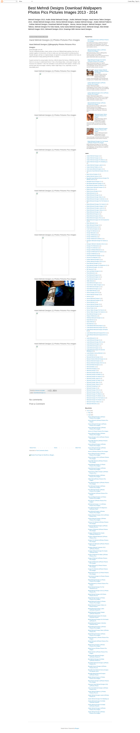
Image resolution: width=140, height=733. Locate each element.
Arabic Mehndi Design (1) (93, 156)
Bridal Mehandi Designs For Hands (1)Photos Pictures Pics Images (97, 60)
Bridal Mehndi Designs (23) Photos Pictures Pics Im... (97, 595)
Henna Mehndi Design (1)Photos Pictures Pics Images (96, 417)
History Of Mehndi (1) (92, 316)
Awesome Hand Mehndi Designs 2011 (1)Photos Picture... (98, 685)
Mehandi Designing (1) (93, 386)
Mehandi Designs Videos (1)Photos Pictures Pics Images (97, 50)
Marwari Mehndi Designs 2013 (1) (95, 363)
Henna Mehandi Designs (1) (94, 300)
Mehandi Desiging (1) (92, 368)
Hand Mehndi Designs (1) (39, 392)
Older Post (78, 447)
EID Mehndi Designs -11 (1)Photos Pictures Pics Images (97, 504)
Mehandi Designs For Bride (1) (95, 394)
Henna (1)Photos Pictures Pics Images (98, 451)
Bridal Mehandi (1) (91, 193)
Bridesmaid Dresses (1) (93, 227)
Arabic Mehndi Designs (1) (93, 158)
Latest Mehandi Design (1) (93, 340)
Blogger (77, 728)
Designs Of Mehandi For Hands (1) (96, 251)
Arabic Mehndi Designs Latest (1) (95, 165)
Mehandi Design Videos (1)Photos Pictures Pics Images (100, 116)
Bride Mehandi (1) (91, 223)
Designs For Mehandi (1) (93, 246)
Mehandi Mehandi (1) (92, 403)
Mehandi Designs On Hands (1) (95, 399)
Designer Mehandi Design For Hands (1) (97, 240)
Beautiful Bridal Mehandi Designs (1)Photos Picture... (96, 674)
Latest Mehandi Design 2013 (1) (95, 342)
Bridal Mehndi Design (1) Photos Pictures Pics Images (96, 598)
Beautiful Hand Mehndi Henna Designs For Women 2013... (98, 670)
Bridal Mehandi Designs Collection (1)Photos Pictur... (97, 623)
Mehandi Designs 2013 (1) (93, 390)
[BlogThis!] (50, 390)
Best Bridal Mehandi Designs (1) (95, 183)
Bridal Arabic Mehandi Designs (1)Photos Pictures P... (96, 656)
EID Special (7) (90, 269)
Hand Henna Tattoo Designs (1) (95, 285)
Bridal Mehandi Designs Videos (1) (96, 210)
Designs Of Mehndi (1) (92, 253)
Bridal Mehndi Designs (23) (94, 216)
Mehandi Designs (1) (92, 388)
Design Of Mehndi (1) (92, 236)
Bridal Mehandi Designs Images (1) (96, 206)
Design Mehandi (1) (92, 233)
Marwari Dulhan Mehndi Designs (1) (96, 359)
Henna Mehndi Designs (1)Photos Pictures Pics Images (97, 445)
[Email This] (49, 390)
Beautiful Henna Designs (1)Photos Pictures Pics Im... (97, 667)
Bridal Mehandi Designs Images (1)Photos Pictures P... (96, 613)
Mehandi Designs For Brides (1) (95, 396)
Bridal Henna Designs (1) (93, 191)
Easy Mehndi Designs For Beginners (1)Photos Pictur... (97, 508)
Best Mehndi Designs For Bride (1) (95, 185)
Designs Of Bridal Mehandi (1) (94, 250)
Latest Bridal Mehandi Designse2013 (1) (97, 334)
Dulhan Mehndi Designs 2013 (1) (95, 261)
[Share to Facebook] (54, 390)
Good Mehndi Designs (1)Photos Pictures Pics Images (96, 476)
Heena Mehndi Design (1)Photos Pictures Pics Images (96, 434)
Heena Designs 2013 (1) (93, 292)
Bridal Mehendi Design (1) (93, 212)
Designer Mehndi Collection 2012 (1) (96, 244)
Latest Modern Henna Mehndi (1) (95, 353)
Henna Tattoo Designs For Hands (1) (96, 312)
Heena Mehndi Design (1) (93, 294)
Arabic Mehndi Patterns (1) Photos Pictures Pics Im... (97, 692)
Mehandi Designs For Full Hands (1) (96, 398)
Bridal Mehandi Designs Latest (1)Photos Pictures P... (96, 609)
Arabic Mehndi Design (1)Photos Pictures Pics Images (96, 712)
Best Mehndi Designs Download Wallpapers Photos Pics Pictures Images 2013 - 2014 (65, 10)
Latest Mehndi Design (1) (93, 346)
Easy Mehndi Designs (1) (93, 263)
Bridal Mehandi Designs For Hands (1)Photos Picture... (97, 616)
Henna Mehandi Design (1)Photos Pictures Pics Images (97, 428)
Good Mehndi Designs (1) (93, 283)
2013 (88, 410)
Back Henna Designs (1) (93, 174)
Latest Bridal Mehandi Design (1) (95, 325)
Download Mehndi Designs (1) (94, 255)
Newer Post (33, 447)
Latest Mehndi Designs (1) (93, 348)
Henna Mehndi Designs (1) (94, 306)
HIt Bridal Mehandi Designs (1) (95, 318)
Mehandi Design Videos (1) (94, 384)
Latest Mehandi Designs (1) (94, 344)
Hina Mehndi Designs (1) (93, 314)
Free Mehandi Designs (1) (93, 277)
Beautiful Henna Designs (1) (94, 181)
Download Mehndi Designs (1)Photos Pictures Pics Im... (98, 526)
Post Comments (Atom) (42, 450)
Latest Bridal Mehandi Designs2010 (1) (97, 333)
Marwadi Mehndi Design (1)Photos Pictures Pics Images (97, 103)
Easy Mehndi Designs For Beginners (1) (97, 265)
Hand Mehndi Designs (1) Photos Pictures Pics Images (96, 465)
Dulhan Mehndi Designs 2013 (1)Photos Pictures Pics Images (98, 93)
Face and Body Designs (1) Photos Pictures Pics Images (97, 497)
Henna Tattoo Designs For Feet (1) (95, 310)
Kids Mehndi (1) (91, 323)
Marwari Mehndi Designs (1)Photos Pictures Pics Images (100, 130)
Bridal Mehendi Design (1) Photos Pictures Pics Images (97, 602)
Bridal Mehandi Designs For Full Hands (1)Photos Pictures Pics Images (98, 142)
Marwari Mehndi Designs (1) (94, 361)
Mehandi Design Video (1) (93, 382)
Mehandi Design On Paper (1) (94, 380)
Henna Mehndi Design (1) (93, 304)
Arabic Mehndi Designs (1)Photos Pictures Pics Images (97, 709)
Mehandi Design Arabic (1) (93, 372)
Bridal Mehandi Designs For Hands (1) (97, 204)
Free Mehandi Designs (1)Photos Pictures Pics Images (96, 486)
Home (55, 447)
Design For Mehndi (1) (92, 231)
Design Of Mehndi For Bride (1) (95, 238)
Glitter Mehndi (90, 281)
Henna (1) (89, 296)
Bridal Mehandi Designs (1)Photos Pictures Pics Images (97, 627)
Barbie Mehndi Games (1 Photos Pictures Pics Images (96, 678)
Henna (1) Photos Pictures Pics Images (98, 431)
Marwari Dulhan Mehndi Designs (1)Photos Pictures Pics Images (101, 71)
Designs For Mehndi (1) (93, 247)
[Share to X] (52, 390)
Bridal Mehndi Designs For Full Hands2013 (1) (96, 587)
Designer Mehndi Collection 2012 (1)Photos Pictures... (97, 548)
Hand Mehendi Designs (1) (94, 286)
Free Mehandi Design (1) (93, 275)
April (89, 415)
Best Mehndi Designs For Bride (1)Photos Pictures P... (96, 659)
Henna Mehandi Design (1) (94, 298)
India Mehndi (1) (91, 320)
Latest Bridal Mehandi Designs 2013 (96, 327)
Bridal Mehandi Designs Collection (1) (96, 199)
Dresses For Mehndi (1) (93, 257)
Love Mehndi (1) (91, 355)
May (89, 412)
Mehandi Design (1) (92, 370)
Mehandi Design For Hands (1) (95, 376)
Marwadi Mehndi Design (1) (94, 357)
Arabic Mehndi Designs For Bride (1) (96, 160)
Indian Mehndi (90, 321)
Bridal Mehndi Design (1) (93, 214)
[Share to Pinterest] (56, 390)
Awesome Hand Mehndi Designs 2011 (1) (97, 171)
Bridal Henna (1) (91, 189)
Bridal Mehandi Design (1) (93, 195)
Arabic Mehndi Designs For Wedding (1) (97, 161)
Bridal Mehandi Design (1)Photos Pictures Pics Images (96, 634)
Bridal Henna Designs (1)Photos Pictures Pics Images (96, 645)
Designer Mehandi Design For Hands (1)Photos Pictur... (97, 551)
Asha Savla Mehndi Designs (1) (95, 169)
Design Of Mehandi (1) (92, 235)
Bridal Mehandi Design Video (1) (95, 197)
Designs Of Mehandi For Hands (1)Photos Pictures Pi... (96, 533)
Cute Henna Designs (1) (93, 229)
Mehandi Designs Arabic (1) (94, 392)
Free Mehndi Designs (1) (93, 279)
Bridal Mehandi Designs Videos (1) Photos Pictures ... (97, 605)
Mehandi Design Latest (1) (93, 378)
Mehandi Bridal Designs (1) (94, 364)
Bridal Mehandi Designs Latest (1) (95, 208)
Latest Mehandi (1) (91, 338)
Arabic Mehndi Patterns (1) (93, 167)
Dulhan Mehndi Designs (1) (94, 259)
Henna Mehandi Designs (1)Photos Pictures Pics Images (97, 424)
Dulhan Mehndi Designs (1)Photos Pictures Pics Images (97, 83)
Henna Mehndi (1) (91, 302)
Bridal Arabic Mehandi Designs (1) (95, 187)
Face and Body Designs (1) (94, 271)
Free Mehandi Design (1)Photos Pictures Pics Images (96, 490)
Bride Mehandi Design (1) (93, 225)
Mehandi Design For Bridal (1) (94, 374)
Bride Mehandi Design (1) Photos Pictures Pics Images (96, 580)
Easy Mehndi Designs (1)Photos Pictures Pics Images (96, 512)
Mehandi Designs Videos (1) (94, 401)
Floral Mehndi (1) (91, 273)
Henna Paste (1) (91, 308)
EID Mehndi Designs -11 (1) (94, 267)
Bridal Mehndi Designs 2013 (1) (95, 218)
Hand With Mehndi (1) (92, 290)
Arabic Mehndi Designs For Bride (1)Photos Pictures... (96, 701)
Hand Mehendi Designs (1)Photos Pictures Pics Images (97, 469)
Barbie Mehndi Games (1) (93, 176)
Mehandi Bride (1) (91, 366)
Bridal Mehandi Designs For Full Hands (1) (98, 201)
